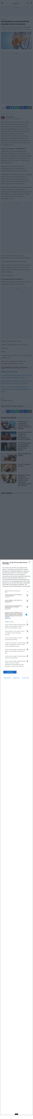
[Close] (29, 562)
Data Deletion (7, 677)
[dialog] (16, 839)
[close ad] (16, 1114)
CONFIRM (10, 672)
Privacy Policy (25, 677)
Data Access (16, 677)
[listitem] (16, 591)
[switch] (27, 595)
